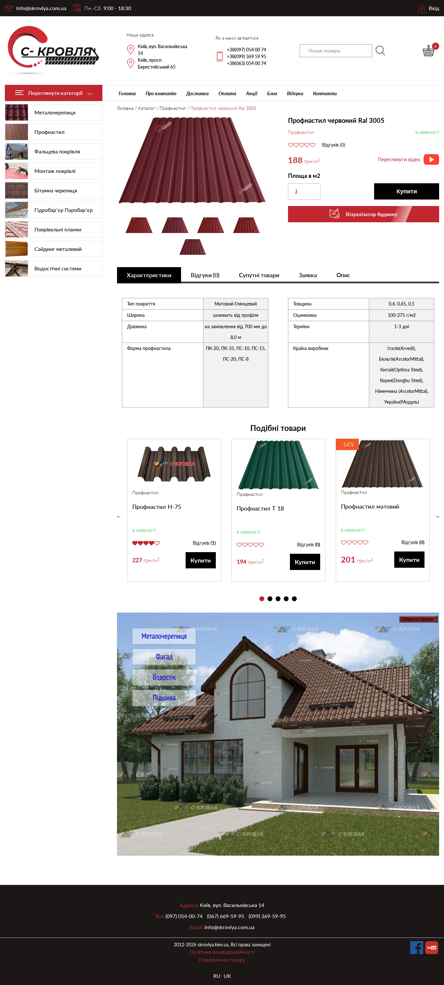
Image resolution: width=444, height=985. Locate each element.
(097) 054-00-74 (183, 916)
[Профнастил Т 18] (278, 465)
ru (216, 976)
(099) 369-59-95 (267, 916)
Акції (251, 93)
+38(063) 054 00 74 (246, 63)
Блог (272, 93)
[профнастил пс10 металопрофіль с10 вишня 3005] (192, 161)
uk (227, 976)
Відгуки (295, 93)
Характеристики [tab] (149, 275)
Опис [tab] (343, 275)
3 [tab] (278, 598)
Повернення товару (222, 959)
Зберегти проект (417, 619)
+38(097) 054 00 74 (246, 49)
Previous (118, 516)
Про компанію (161, 93)
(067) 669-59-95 (225, 916)
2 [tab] (270, 598)
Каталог (146, 108)
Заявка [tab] (308, 275)
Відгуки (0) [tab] (205, 275)
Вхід (434, 8)
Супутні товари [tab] (259, 275)
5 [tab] (294, 598)
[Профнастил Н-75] (174, 464)
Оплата (227, 93)
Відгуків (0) (333, 145)
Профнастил (173, 108)
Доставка (197, 93)
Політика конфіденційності (222, 952)
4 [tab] (286, 598)
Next (437, 516)
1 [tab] (261, 598)
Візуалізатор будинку (371, 214)
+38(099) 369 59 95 (246, 56)
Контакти (325, 93)
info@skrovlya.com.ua (41, 8)
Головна (127, 93)
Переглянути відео (399, 159)
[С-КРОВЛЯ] (49, 50)
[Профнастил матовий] (382, 464)
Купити (407, 191)
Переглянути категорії (55, 93)
